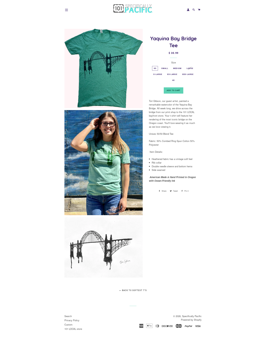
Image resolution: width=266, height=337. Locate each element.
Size (173, 62)
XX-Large (172, 74)
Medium (177, 68)
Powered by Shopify (191, 319)
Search (68, 316)
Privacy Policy (71, 320)
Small (164, 68)
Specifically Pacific (192, 316)
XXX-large (188, 74)
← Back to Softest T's (133, 290)
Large (190, 68)
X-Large (157, 74)
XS (155, 68)
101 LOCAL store (73, 328)
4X (173, 80)
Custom (68, 324)
